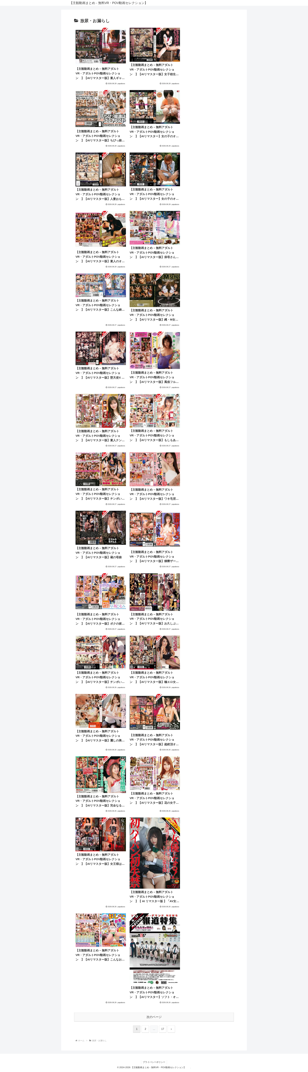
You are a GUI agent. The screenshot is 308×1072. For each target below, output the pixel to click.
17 (162, 1029)
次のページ (154, 1017)
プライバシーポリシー (154, 1062)
